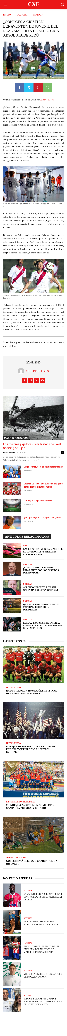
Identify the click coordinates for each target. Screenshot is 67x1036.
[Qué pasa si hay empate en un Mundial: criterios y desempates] (12, 605)
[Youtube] (42, 380)
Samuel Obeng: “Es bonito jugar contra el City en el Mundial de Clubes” (43, 897)
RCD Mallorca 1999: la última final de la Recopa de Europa (31, 692)
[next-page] (10, 1019)
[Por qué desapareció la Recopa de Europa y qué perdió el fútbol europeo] (33, 720)
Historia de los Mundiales (20, 802)
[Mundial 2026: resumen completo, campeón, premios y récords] (33, 779)
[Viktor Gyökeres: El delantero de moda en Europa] (12, 974)
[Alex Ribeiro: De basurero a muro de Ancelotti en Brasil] (12, 921)
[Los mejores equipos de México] (12, 505)
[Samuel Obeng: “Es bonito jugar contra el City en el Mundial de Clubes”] (12, 895)
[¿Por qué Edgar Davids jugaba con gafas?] (12, 522)
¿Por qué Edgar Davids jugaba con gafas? (42, 517)
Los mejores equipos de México (38, 500)
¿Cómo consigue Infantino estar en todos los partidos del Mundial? (41, 570)
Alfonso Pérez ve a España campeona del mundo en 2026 (40, 588)
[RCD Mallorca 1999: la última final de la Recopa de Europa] (33, 664)
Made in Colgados (16, 438)
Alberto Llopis (47, 100)
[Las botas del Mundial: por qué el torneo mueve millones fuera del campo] (12, 550)
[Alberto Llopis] (22, 371)
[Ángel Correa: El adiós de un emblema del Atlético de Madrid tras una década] (12, 948)
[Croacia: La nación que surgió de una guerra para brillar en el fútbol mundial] (12, 488)
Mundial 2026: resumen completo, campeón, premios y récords (30, 806)
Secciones (22, 15)
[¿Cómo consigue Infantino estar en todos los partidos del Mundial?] (12, 569)
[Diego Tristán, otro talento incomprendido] (12, 471)
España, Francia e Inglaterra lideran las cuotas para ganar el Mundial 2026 (42, 625)
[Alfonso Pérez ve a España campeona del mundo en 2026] (12, 587)
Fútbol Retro (13, 687)
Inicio (7, 15)
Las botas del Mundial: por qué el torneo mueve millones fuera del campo (42, 552)
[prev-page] (5, 1019)
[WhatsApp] (47, 87)
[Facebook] (19, 87)
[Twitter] (29, 87)
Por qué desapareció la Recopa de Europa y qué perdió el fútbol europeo (31, 749)
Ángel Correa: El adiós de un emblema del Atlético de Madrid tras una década (41, 949)
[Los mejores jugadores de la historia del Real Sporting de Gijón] (33, 418)
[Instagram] (30, 380)
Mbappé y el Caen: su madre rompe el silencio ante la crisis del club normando (43, 1002)
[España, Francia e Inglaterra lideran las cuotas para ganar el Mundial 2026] (12, 624)
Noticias (39, 15)
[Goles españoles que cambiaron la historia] (33, 835)
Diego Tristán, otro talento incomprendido (43, 466)
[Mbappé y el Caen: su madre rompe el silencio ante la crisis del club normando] (12, 1000)
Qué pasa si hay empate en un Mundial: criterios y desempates (41, 607)
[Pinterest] (38, 87)
